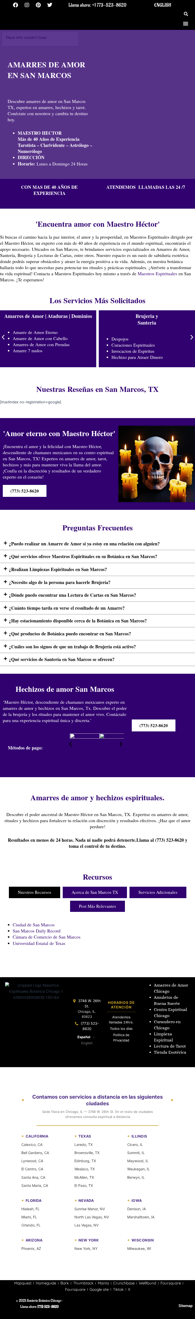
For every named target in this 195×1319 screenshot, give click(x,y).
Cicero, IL (135, 1144)
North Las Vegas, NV (91, 1217)
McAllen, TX (84, 1177)
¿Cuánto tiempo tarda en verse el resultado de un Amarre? (67, 608)
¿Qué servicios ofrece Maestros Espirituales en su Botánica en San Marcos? (83, 556)
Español (83, 1037)
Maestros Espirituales (157, 273)
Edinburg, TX (85, 1161)
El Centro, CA (32, 1169)
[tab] (34, 892)
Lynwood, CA (32, 1161)
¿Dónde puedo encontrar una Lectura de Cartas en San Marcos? (72, 595)
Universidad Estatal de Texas (39, 943)
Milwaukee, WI (139, 1248)
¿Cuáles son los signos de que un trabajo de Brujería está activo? (72, 646)
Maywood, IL (138, 1161)
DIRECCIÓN (31, 157)
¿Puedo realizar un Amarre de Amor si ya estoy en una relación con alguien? (84, 543)
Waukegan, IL (138, 1169)
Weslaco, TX (84, 1169)
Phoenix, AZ (31, 1248)
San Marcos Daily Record (36, 931)
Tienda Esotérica (170, 1052)
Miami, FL (29, 1217)
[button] (186, 14)
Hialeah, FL (30, 1209)
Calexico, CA (31, 1144)
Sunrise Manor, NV (89, 1209)
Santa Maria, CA (34, 1185)
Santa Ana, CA (33, 1177)
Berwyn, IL (136, 1177)
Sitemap (185, 1305)
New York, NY (86, 1248)
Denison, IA (136, 1209)
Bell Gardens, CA (35, 1153)
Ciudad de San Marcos (34, 925)
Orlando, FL (31, 1225)
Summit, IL (136, 1153)
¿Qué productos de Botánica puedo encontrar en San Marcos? (70, 633)
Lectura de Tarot (170, 1046)
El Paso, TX (83, 1185)
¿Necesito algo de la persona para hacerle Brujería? (59, 582)
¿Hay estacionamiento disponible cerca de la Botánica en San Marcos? (78, 620)
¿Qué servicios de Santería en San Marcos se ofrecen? (62, 659)
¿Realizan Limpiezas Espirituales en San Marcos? (58, 569)
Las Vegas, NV (86, 1225)
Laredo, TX (83, 1144)
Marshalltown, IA (140, 1217)
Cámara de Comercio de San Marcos (46, 937)
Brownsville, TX (87, 1153)
